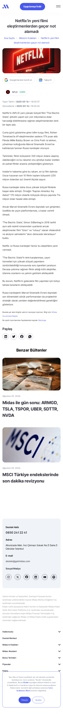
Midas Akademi (9, 651)
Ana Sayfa (9, 38)
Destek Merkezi (9, 638)
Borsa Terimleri (9, 658)
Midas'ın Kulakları (10, 644)
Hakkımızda (7, 631)
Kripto (5, 671)
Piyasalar (6, 664)
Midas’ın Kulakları (27, 38)
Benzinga (42, 320)
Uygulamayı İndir (32, 6)
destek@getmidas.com (18, 561)
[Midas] (5, 6)
